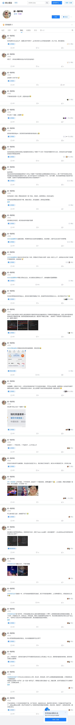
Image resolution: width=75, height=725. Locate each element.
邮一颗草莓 (11, 36)
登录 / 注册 (55, 719)
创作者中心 (56, 2)
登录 (69, 2)
